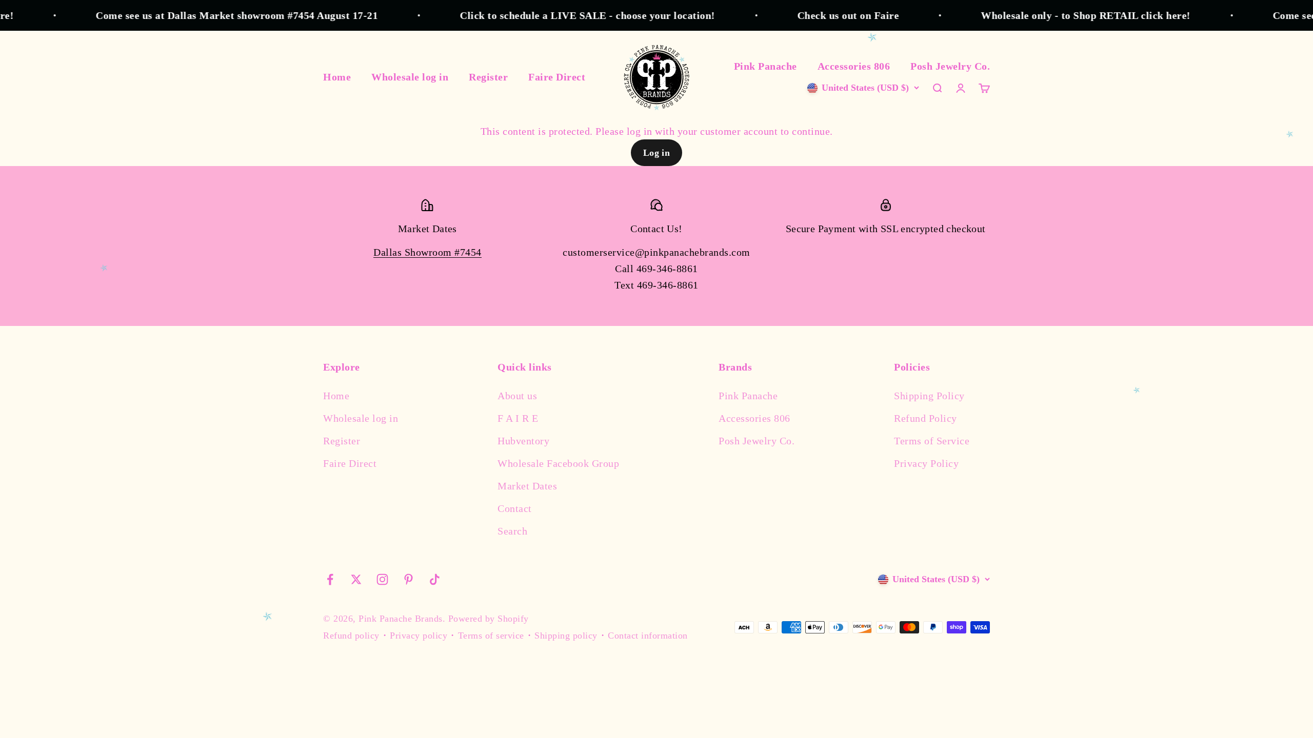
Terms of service (491, 635)
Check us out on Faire (825, 15)
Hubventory (523, 440)
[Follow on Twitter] (356, 579)
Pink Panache (765, 66)
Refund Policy (925, 418)
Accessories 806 (854, 66)
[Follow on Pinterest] (408, 579)
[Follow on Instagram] (382, 579)
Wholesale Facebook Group (558, 463)
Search (512, 531)
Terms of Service (931, 440)
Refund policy (351, 635)
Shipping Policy (929, 395)
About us (517, 395)
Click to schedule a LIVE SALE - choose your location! (565, 15)
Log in (656, 153)
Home (337, 77)
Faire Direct (556, 77)
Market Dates (527, 485)
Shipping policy (566, 635)
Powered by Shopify (488, 618)
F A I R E (518, 418)
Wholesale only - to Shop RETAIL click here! (1063, 15)
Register (488, 77)
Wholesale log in (409, 77)
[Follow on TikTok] (435, 579)
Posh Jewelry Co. (950, 66)
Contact (515, 508)
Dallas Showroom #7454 (427, 252)
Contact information (648, 635)
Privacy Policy (926, 463)
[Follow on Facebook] (330, 579)
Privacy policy (418, 635)
